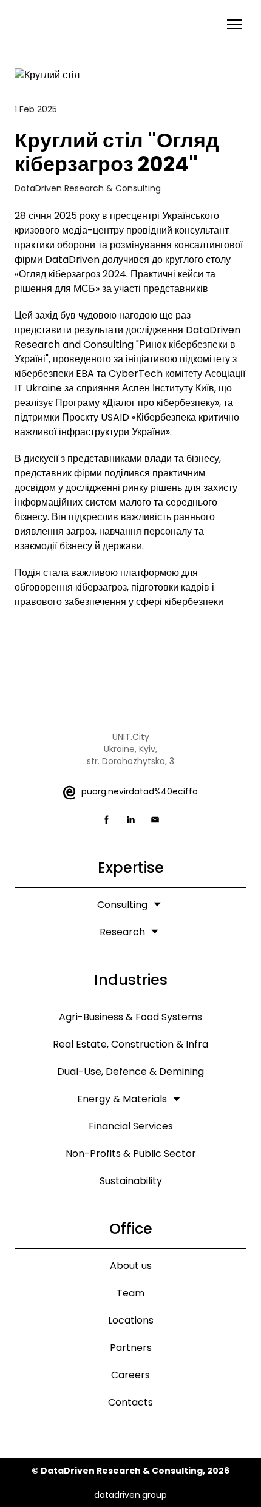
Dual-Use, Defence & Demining (130, 1072)
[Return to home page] (68, 24)
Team (130, 1293)
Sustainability (131, 1181)
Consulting (122, 905)
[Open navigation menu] (234, 24)
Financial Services (131, 1126)
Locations (131, 1320)
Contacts (130, 1402)
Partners (131, 1348)
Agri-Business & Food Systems (130, 1017)
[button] (106, 819)
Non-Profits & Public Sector (131, 1153)
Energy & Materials (122, 1099)
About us (131, 1266)
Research (122, 932)
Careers (130, 1375)
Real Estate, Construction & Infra (130, 1044)
